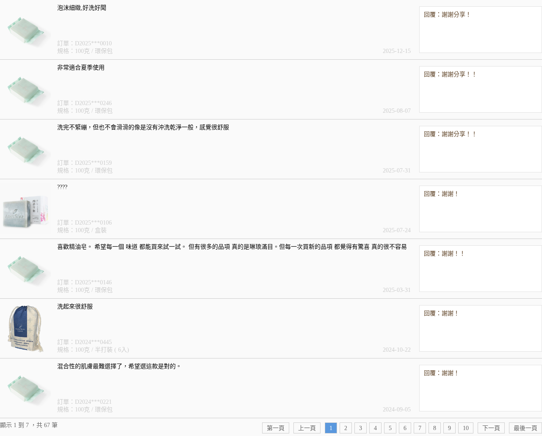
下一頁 (491, 428)
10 (466, 428)
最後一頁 (525, 428)
